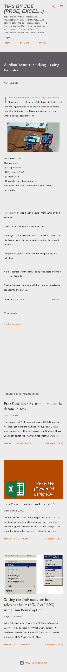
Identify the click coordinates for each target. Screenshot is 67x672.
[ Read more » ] (54, 443)
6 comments (22, 538)
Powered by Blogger (35, 662)
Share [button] (55, 299)
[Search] (53, 6)
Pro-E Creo (25, 42)
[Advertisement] (33, 359)
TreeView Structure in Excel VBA (29, 503)
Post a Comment (13, 324)
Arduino (18, 299)
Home (7, 42)
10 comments (22, 443)
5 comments (22, 644)
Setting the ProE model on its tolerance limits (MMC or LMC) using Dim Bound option (29, 604)
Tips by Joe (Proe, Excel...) (24, 9)
